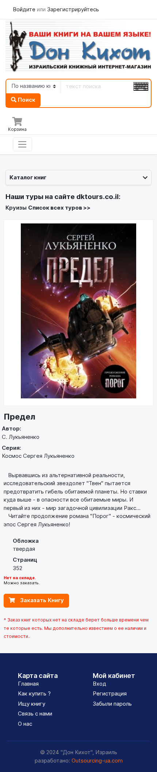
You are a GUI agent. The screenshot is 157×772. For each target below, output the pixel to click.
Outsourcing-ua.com (97, 760)
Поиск (25, 99)
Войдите (25, 9)
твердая (24, 548)
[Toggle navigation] (22, 144)
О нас (25, 723)
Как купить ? (34, 693)
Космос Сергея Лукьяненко (38, 455)
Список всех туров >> (59, 207)
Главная (28, 683)
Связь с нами (35, 713)
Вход (99, 683)
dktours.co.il (97, 196)
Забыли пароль (112, 703)
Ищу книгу (31, 703)
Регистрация (110, 693)
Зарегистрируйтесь (73, 9)
